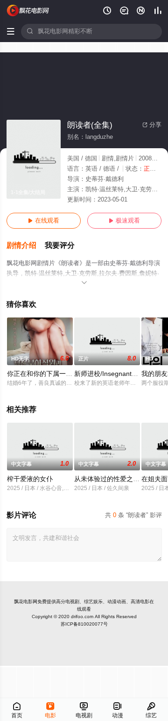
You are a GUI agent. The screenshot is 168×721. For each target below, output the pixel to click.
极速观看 (124, 220)
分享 (151, 125)
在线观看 (43, 220)
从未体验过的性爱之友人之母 (116, 479)
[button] (26, 245)
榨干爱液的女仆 (30, 479)
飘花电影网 (25, 601)
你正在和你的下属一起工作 (46, 373)
